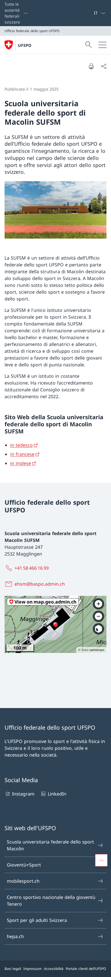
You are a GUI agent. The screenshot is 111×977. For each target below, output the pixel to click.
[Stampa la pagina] (91, 66)
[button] (101, 860)
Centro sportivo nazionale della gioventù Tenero (51, 900)
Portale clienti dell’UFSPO (86, 968)
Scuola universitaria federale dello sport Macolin (50, 845)
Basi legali (13, 968)
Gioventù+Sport (24, 865)
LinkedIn (57, 794)
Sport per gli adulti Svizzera (37, 920)
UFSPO (24, 45)
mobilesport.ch (23, 881)
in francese (22, 454)
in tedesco (21, 445)
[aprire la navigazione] (102, 45)
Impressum (32, 968)
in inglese (20, 463)
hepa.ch (15, 936)
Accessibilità (53, 968)
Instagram (23, 794)
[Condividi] (103, 66)
